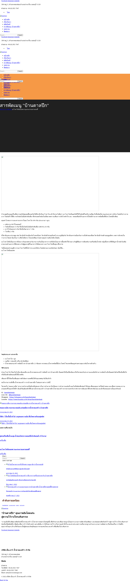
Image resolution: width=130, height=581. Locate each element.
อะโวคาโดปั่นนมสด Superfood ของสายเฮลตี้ (15, 449)
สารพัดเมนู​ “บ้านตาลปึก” (9, 541)
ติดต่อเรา (4, 545)
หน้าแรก (2, 109)
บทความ (4, 543)
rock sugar (22, 505)
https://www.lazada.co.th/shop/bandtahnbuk (25, 399)
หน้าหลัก (4, 533)
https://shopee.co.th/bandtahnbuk (22, 397)
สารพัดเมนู (8, 109)
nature (17, 505)
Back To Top (4, 580)
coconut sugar (12, 505)
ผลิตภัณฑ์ (4, 538)
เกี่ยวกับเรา (5, 536)
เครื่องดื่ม (3, 440)
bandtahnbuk (9, 392)
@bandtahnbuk (14, 395)
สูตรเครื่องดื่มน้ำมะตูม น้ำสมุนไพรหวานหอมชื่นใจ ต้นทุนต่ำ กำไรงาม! (23, 436)
